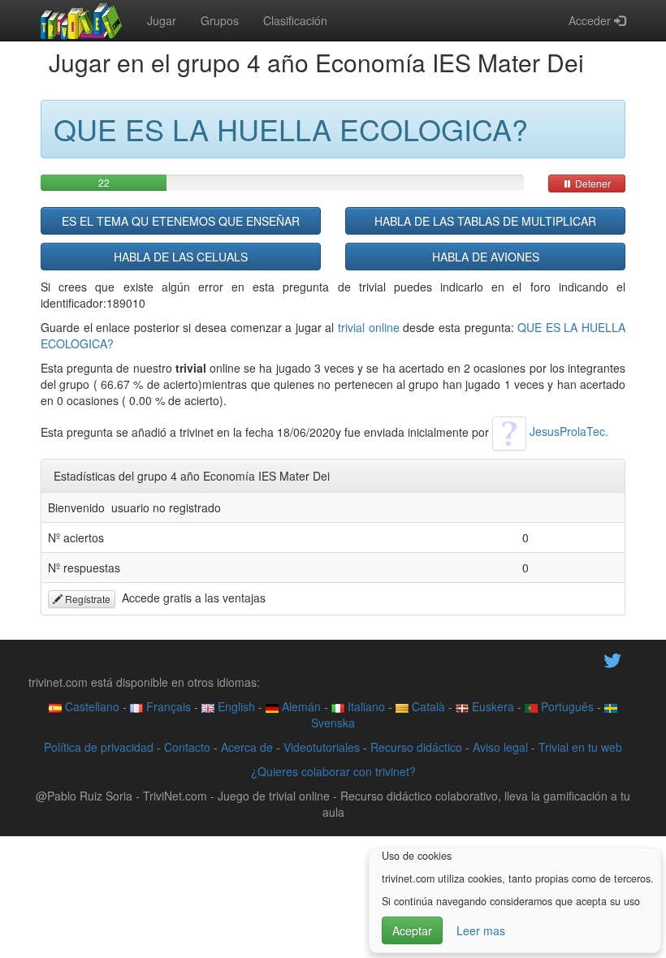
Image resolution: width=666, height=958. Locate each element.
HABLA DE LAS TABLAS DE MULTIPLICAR (485, 221)
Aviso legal (500, 747)
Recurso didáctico (416, 747)
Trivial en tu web (580, 747)
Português (566, 706)
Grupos (220, 20)
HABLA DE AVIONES (485, 256)
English (234, 706)
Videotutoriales (321, 747)
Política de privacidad (99, 747)
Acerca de (247, 747)
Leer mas (480, 930)
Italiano (364, 706)
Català (427, 706)
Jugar (161, 20)
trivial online (369, 327)
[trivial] (81, 20)
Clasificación (295, 20)
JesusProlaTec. (567, 431)
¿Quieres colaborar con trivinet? (333, 771)
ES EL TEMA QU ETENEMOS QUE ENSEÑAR (181, 221)
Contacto (187, 747)
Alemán (300, 706)
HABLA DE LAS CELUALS (181, 256)
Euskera (491, 706)
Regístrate (86, 599)
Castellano (90, 706)
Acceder (591, 20)
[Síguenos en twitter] (612, 659)
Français (167, 706)
